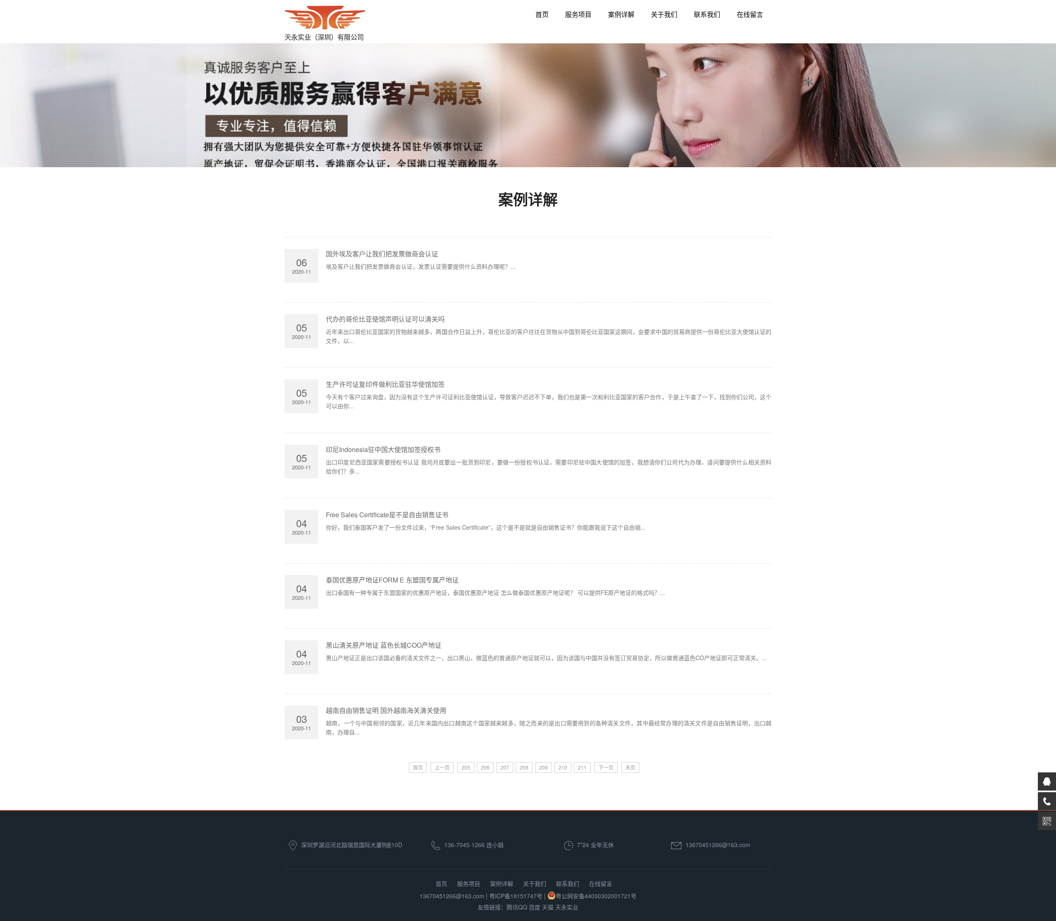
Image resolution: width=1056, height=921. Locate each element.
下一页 (606, 767)
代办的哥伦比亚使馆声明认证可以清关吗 (385, 319)
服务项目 (578, 14)
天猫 (548, 907)
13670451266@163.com (718, 845)
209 (543, 767)
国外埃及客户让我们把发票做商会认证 (382, 253)
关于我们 (664, 14)
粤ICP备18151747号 (515, 896)
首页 (542, 14)
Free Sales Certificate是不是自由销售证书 (387, 514)
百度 (534, 907)
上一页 (442, 767)
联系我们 (707, 14)
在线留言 (750, 14)
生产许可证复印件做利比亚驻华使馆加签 (385, 384)
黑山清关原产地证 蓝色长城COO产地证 (383, 645)
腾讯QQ (517, 907)
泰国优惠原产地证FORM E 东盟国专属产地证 (392, 580)
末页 (630, 767)
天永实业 (566, 907)
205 (466, 767)
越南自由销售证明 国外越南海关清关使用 (386, 710)
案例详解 (621, 14)
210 (563, 767)
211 (582, 767)
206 (485, 767)
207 (504, 767)
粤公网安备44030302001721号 (596, 896)
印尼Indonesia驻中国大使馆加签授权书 (383, 449)
